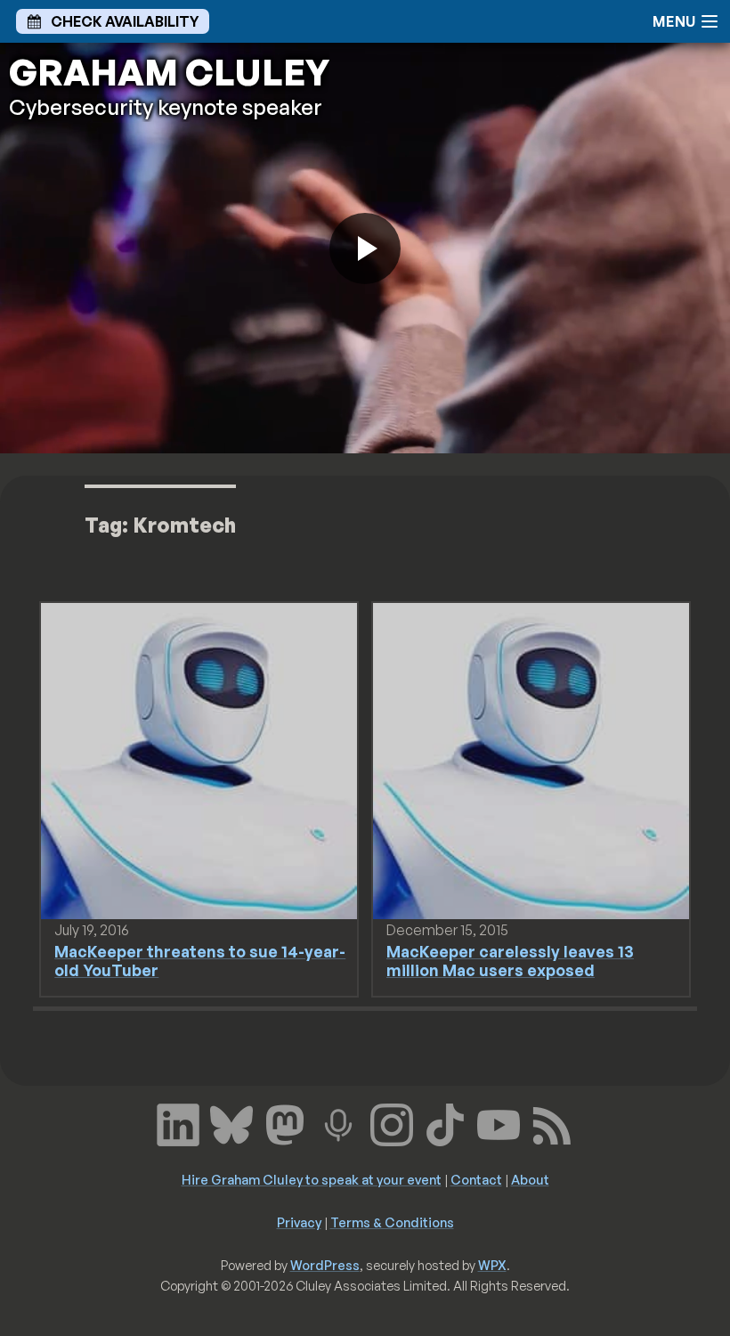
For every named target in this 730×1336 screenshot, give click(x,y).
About (530, 1179)
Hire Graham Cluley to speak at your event (312, 1179)
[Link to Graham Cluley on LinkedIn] (178, 1123)
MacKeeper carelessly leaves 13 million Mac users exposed (510, 960)
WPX (492, 1265)
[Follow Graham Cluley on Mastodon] (285, 1123)
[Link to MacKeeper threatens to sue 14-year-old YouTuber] (199, 760)
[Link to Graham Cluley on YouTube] (498, 1123)
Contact (476, 1179)
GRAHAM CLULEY (169, 72)
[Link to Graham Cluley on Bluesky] (231, 1123)
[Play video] (365, 248)
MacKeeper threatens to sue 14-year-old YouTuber (199, 960)
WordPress (325, 1265)
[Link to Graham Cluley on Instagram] (391, 1123)
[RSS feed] (552, 1123)
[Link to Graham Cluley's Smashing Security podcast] (338, 1123)
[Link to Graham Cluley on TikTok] (445, 1123)
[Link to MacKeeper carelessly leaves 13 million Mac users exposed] (531, 760)
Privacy (299, 1222)
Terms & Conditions (392, 1222)
